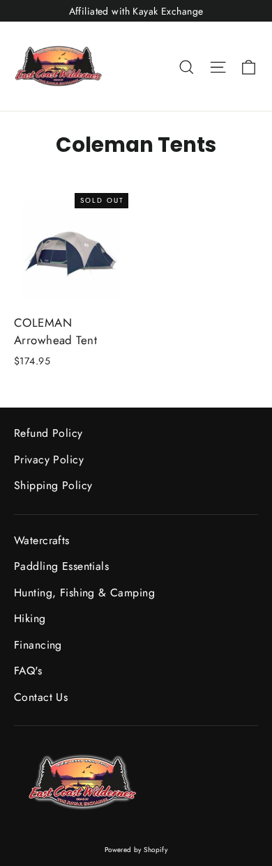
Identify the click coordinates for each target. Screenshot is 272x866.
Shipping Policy (53, 485)
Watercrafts (42, 540)
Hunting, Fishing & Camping (84, 593)
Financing (38, 645)
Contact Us (41, 697)
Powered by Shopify (136, 849)
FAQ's (28, 671)
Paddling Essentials (61, 566)
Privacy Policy (49, 459)
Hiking (30, 618)
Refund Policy (48, 433)
